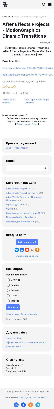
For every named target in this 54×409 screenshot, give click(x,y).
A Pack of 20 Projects (8, 101)
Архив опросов (29, 314)
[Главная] (5, 4)
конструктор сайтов (29, 397)
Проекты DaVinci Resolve (19, 217)
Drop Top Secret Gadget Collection (36, 101)
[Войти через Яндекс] (27, 250)
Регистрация (23, 124)
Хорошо (15, 285)
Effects (42, 81)
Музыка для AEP (15, 204)
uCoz (46, 397)
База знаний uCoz (16, 346)
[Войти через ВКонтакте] (17, 250)
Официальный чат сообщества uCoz (26, 342)
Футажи (10, 208)
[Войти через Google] (32, 250)
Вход (34, 124)
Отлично (15, 279)
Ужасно (15, 300)
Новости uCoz (13, 338)
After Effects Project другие (34, 16)
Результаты (12, 314)
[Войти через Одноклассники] (37, 250)
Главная (6, 16)
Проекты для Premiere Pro (20, 221)
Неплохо (15, 290)
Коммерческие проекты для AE (23, 213)
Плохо (14, 295)
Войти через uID (27, 242)
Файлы (15, 16)
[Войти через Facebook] (22, 250)
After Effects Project (16, 188)
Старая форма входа (27, 256)
